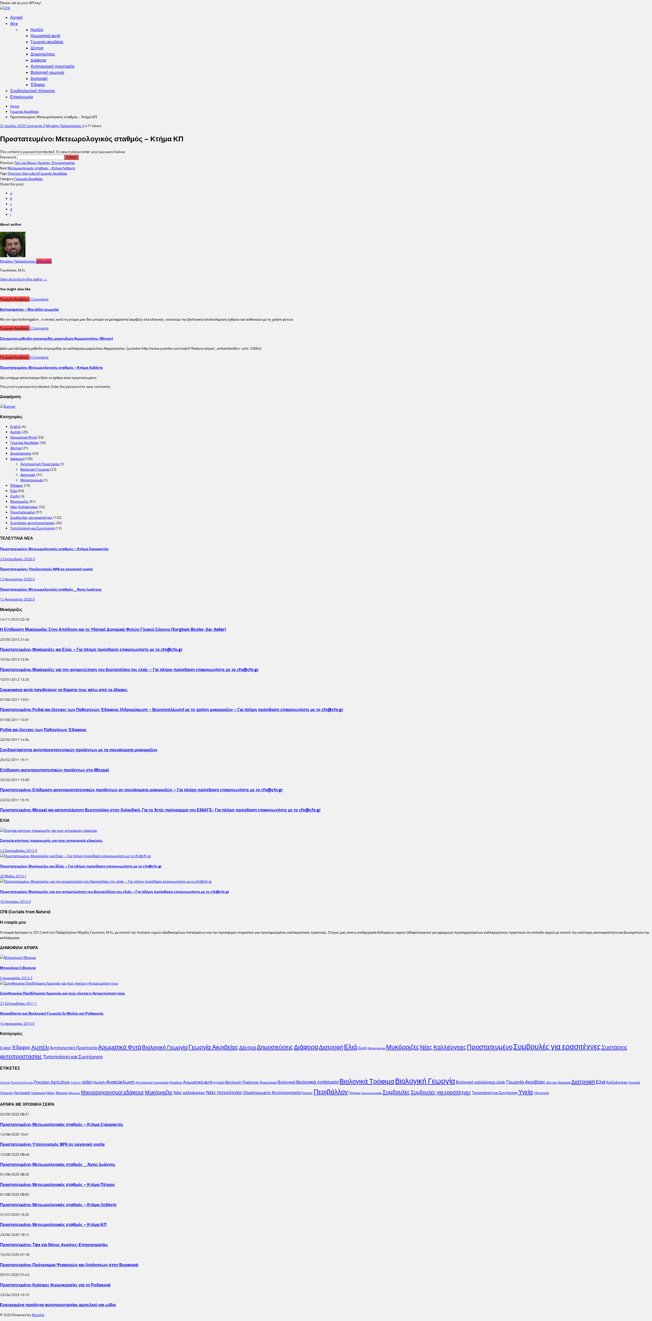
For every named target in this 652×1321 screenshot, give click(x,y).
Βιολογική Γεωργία (34, 469)
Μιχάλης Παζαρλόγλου (64, 125)
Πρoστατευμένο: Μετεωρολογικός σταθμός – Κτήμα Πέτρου (57, 1184)
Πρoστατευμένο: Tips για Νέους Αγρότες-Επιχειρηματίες (54, 1244)
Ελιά (13, 490)
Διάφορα (38, 60)
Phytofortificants (21, 1082)
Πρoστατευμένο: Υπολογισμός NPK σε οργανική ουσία (46, 568)
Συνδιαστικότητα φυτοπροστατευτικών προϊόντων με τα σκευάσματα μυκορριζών (78, 749)
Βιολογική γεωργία (47, 72)
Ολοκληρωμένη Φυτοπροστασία (272, 1093)
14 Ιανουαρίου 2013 (16, 1023)
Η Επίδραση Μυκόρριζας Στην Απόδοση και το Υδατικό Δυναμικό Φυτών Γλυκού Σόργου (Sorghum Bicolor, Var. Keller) (113, 629)
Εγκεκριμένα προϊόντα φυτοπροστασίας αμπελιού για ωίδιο (58, 1304)
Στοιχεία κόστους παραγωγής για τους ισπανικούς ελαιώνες (51, 840)
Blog (14, 23)
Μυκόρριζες (19, 501)
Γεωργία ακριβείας (47, 42)
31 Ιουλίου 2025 (13, 125)
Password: (8, 157)
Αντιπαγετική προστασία (52, 66)
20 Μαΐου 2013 (12, 876)
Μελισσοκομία (31, 480)
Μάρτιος (62, 1092)
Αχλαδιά (219, 1082)
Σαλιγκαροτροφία (371, 1093)
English (15, 426)
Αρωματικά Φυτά (23, 437)
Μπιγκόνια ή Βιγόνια (18, 967)
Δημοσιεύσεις (43, 54)
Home (14, 106)
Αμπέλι (37, 29)
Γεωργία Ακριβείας (24, 111)
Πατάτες (307, 1093)
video (87, 1082)
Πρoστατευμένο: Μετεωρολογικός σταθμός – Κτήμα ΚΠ (53, 1224)
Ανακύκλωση (120, 1081)
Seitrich (76, 1082)
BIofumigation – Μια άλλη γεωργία (29, 309)
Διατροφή (39, 78)
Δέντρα (37, 48)
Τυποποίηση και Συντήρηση (32, 528)
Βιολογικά (286, 1082)
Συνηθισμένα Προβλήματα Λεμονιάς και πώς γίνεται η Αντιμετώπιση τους (62, 993)
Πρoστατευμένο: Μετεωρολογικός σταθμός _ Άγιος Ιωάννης (51, 589)
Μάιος (51, 1093)
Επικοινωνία (21, 97)
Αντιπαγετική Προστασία (39, 464)
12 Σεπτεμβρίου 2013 (17, 850)
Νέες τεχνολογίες (224, 1092)
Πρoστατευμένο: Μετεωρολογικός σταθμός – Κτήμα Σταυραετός (54, 548)
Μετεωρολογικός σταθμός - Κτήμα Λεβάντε (41, 168)
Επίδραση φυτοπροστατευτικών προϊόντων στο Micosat (54, 770)
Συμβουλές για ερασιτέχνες (31, 517)
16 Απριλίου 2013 (14, 901)
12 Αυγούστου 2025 (16, 579)
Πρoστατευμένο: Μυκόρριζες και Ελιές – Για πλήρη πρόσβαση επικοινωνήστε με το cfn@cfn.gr (91, 649)
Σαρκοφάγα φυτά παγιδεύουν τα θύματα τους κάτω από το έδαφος (64, 689)
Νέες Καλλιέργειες (24, 506)
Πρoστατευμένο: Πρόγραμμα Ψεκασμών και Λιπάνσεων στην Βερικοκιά (69, 1264)
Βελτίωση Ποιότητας (242, 1082)
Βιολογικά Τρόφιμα (366, 1081)
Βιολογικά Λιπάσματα (317, 1082)
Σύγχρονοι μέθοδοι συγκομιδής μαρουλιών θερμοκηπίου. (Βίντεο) (56, 338)
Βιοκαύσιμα (268, 1082)
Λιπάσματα (38, 1093)
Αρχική (16, 17)
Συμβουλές (396, 1092)
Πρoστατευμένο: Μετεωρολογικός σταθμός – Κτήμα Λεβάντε (51, 367)
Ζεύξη (15, 496)
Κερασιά (634, 1082)
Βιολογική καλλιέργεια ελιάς (481, 1082)
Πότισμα (354, 1093)
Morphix (38, 1314)
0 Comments (39, 299)
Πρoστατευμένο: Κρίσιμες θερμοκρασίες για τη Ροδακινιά (55, 1285)
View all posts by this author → (23, 279)
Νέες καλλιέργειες (189, 1093)
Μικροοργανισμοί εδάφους (112, 1092)
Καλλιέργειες (617, 1082)
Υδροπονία (541, 1093)
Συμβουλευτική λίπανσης (32, 91)
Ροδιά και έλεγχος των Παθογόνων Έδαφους (43, 729)
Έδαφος (38, 84)
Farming (5, 1083)
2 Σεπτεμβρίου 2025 (16, 559)
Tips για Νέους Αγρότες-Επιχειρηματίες (44, 162)
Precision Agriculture (23, 173)
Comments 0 (35, 125)
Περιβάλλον (331, 1091)
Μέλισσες (74, 1093)
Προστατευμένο (22, 512)
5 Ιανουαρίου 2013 (15, 977)
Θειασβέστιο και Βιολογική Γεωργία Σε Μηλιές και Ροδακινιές (52, 1013)
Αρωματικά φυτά (45, 36)
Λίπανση (6, 1092)
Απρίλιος (175, 1082)
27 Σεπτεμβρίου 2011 (17, 1003)
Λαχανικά (22, 1093)
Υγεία (525, 1091)
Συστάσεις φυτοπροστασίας (32, 522)
